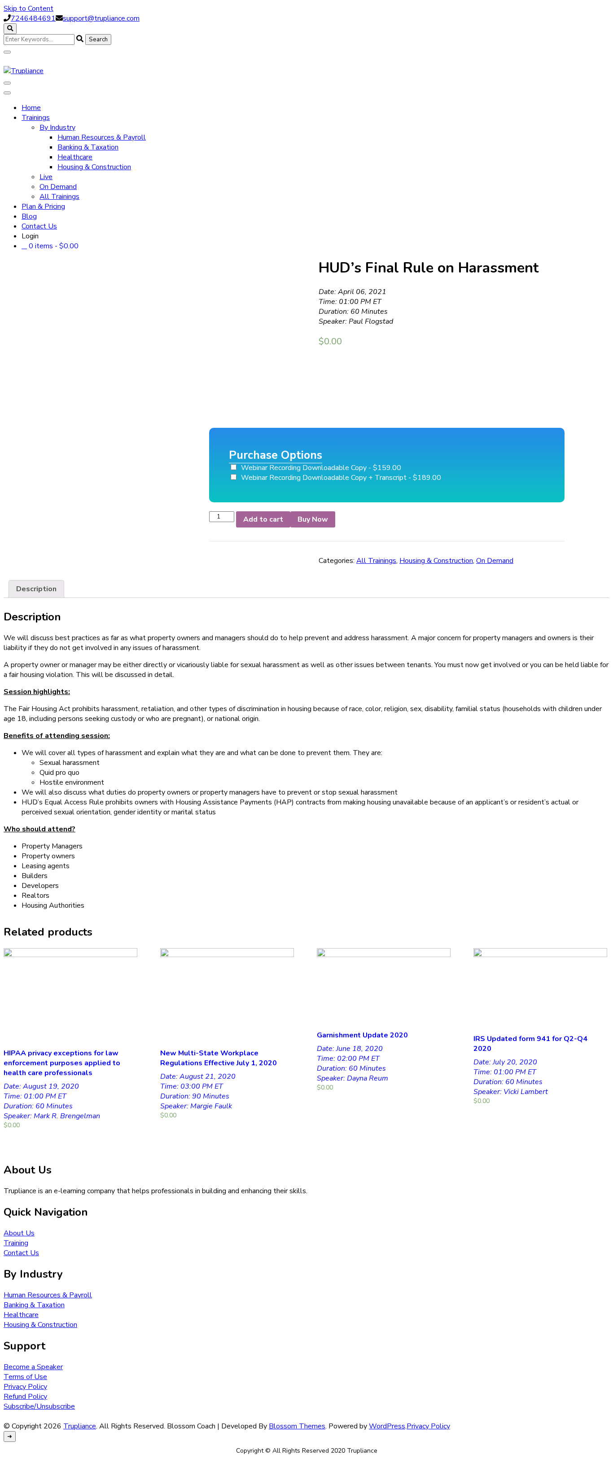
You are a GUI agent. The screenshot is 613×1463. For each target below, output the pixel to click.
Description (36, 589)
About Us (19, 1233)
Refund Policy (25, 1396)
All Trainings (59, 197)
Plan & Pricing (43, 206)
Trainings (36, 118)
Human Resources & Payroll (101, 137)
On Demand (58, 187)
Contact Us (39, 226)
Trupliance (79, 1426)
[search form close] (7, 52)
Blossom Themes (297, 1426)
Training (16, 1243)
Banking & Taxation (87, 147)
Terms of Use (25, 1377)
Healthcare (74, 157)
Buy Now (313, 519)
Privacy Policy (25, 1387)
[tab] (36, 589)
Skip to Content (28, 8)
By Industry (57, 127)
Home (31, 108)
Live (46, 177)
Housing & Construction (94, 167)
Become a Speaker (33, 1367)
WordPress (387, 1426)
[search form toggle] (10, 28)
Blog (29, 216)
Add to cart (263, 519)
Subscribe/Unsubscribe (39, 1406)
